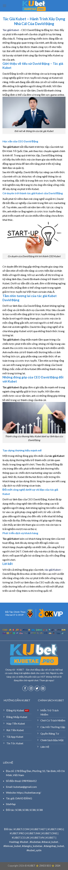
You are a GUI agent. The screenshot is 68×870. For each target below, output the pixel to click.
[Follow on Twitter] (37, 688)
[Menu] (4, 6)
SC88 (18, 809)
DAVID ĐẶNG (23, 798)
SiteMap (11, 804)
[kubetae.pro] (34, 6)
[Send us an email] (43, 688)
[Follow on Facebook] (25, 688)
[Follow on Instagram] (31, 688)
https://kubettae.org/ (29, 792)
